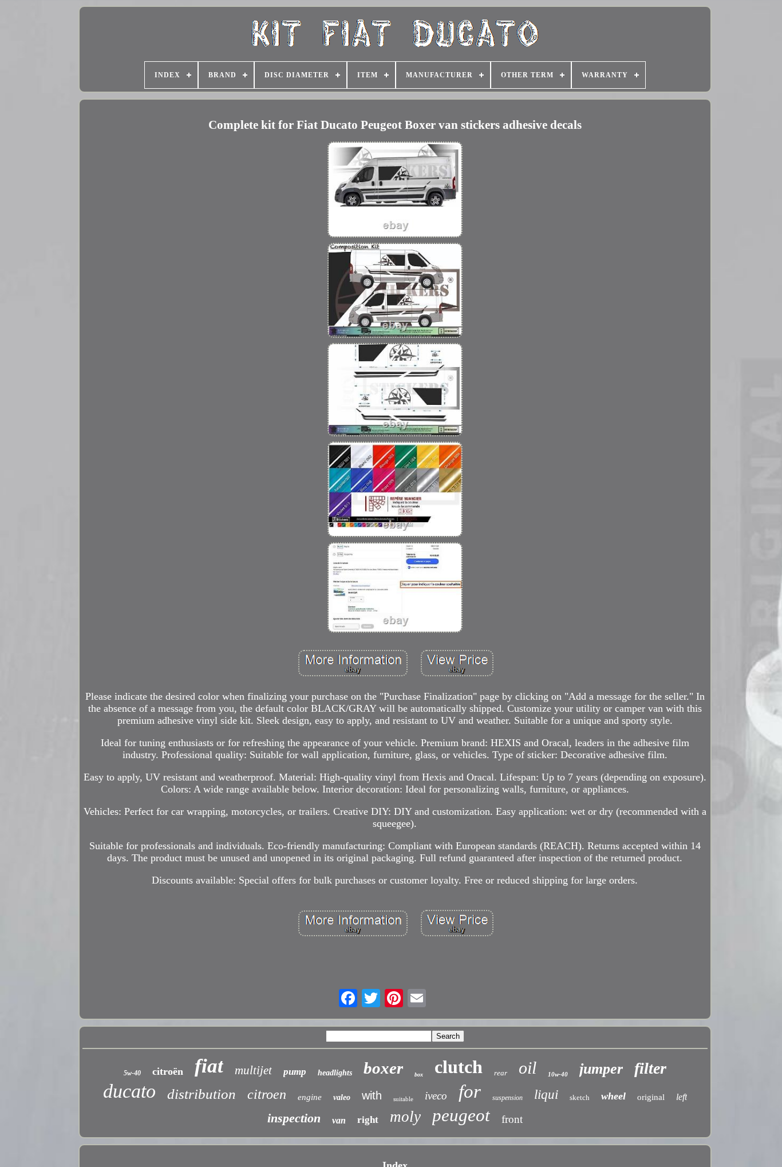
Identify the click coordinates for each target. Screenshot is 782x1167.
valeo (341, 1097)
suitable (403, 1098)
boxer (383, 1068)
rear (500, 1073)
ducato (129, 1091)
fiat (209, 1066)
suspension (507, 1098)
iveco (436, 1096)
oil (527, 1067)
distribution (201, 1094)
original (651, 1097)
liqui (546, 1094)
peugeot (461, 1115)
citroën (167, 1071)
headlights (335, 1073)
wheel (613, 1096)
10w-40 (558, 1074)
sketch (580, 1097)
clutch (459, 1066)
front (512, 1119)
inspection (294, 1118)
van (339, 1120)
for (470, 1091)
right (367, 1119)
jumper (601, 1068)
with (372, 1095)
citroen (266, 1094)
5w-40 (132, 1073)
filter (650, 1068)
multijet (253, 1070)
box (418, 1074)
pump (294, 1071)
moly (405, 1116)
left (681, 1097)
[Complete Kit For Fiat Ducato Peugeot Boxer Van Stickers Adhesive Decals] (395, 190)
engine (310, 1097)
